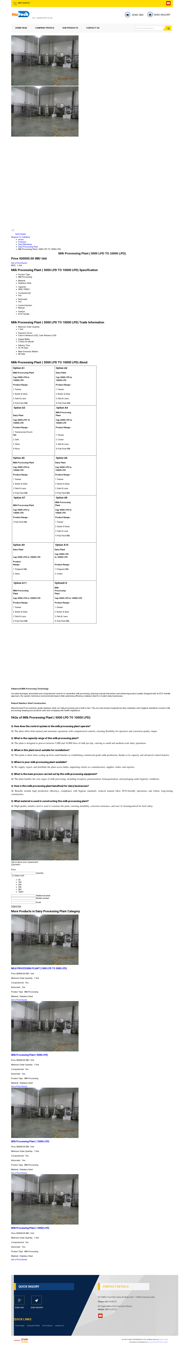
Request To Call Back (20, 237)
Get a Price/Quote (19, 263)
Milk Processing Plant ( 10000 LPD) (30, 1228)
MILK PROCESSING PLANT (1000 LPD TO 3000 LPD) (39, 968)
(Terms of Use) (163, 1339)
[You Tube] (168, 4)
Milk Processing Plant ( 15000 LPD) (30, 1141)
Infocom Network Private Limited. (158, 1342)
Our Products (70, 28)
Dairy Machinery (25, 244)
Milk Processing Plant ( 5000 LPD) (29, 1055)
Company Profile (44, 28)
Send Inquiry (20, 234)
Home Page (21, 28)
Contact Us (92, 28)
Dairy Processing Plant (28, 247)
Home (21, 239)
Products (22, 242)
